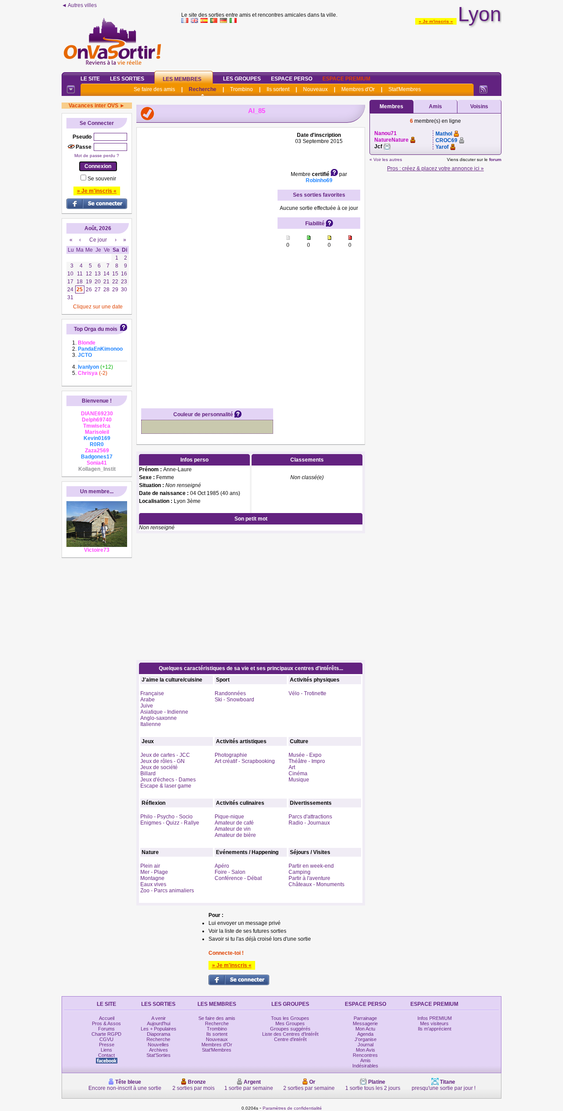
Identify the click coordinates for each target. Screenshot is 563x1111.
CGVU (106, 1039)
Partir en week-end (311, 866)
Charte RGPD (106, 1034)
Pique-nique (229, 817)
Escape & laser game (165, 786)
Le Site (90, 79)
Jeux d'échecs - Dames (168, 780)
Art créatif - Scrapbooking (245, 761)
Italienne (150, 724)
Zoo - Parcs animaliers (167, 890)
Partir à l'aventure (309, 878)
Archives (158, 1049)
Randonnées (230, 693)
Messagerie (365, 1023)
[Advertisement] (341, 46)
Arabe (147, 700)
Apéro (222, 866)
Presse (106, 1044)
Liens (106, 1049)
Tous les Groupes (290, 1018)
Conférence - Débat (238, 878)
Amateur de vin (233, 829)
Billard (148, 773)
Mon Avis (365, 1049)
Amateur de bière (235, 835)
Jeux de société (159, 767)
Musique (299, 780)
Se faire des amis (154, 89)
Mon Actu (365, 1028)
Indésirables (365, 1065)
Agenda (365, 1034)
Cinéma (298, 773)
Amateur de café (234, 823)
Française (152, 693)
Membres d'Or (358, 89)
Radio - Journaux (309, 823)
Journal (365, 1044)
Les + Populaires (158, 1028)
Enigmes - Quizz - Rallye (169, 823)
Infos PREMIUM (434, 1018)
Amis (435, 106)
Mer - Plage (154, 872)
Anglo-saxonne (158, 718)
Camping (300, 872)
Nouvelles (158, 1044)
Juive (146, 706)
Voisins (479, 106)
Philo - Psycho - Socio (166, 817)
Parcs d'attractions (310, 817)
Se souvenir (102, 179)
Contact (106, 1055)
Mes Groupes (290, 1023)
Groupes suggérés (290, 1028)
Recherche (202, 89)
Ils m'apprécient (434, 1028)
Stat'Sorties (158, 1055)
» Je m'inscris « (436, 21)
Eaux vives (153, 884)
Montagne (152, 878)
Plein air (150, 866)
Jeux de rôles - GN (162, 761)
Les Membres (182, 79)
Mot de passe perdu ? (96, 155)
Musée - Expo (305, 755)
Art (292, 767)
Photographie (231, 755)
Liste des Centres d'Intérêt (290, 1034)
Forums (106, 1028)
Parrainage (365, 1018)
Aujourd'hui (158, 1023)
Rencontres (365, 1055)
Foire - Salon (230, 872)
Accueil (106, 1018)
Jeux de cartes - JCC (165, 755)
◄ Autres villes (79, 5)
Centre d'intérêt (290, 1039)
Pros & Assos (106, 1023)
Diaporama (158, 1034)
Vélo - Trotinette (307, 693)
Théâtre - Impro (307, 761)
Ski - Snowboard (234, 700)
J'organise (366, 1039)
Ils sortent (278, 89)
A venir (158, 1018)
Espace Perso (291, 79)
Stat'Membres (404, 89)
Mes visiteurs (434, 1023)
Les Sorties (127, 79)
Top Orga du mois (95, 329)
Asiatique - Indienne (164, 712)
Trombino (241, 89)
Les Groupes (242, 79)
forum (495, 159)
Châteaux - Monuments (316, 884)
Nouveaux (315, 89)
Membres (391, 106)
